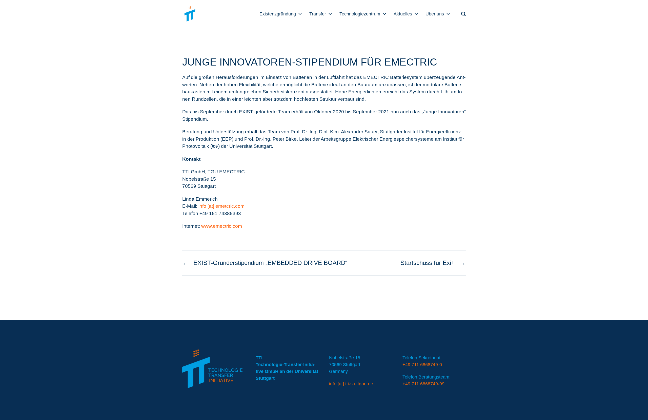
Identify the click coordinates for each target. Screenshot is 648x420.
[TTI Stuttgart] (189, 14)
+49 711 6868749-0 (422, 364)
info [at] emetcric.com (221, 206)
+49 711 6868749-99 (423, 383)
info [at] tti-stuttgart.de (351, 383)
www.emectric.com (221, 226)
